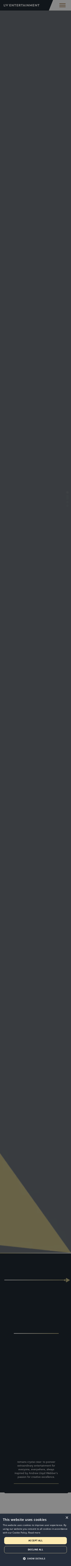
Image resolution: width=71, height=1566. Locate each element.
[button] (35, 1559)
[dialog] (35, 1540)
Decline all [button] (35, 1549)
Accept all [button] (35, 1540)
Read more (34, 1532)
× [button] (66, 1517)
